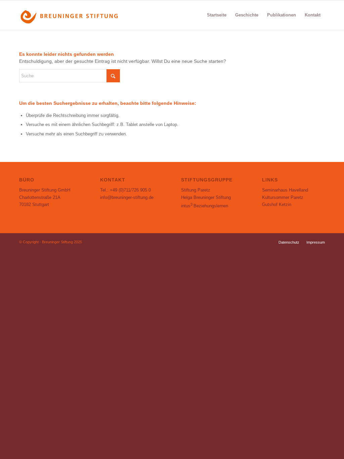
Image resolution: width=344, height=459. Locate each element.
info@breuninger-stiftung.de (127, 197)
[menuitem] (217, 15)
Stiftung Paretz (195, 190)
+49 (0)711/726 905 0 (130, 190)
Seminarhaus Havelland (285, 190)
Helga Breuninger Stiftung (206, 197)
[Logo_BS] (69, 15)
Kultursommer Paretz (282, 197)
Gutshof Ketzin (276, 204)
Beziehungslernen (204, 205)
